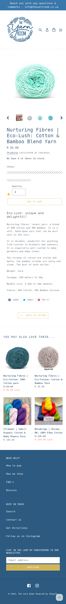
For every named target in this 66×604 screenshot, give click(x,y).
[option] (19, 117)
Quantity (17, 186)
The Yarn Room (26, 594)
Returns (11, 490)
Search (10, 511)
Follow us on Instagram (23, 536)
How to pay (13, 465)
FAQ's (10, 482)
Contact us (13, 519)
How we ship (14, 473)
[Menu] (60, 29)
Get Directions (17, 528)
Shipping (12, 152)
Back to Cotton (35, 315)
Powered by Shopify (47, 594)
